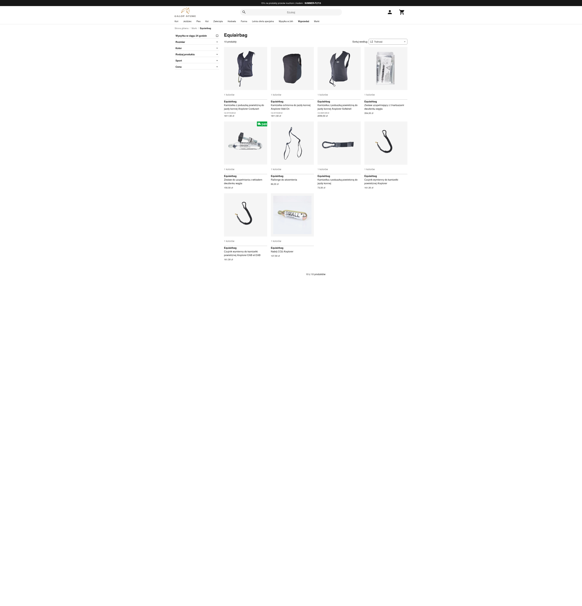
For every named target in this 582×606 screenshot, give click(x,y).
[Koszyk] (402, 12)
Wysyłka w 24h (286, 21)
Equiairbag (230, 101)
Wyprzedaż (303, 21)
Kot (207, 21)
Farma (244, 21)
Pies (198, 21)
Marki (316, 21)
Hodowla (232, 21)
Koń (176, 21)
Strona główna (182, 28)
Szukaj (291, 12)
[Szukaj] (244, 12)
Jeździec (187, 21)
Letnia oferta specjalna (263, 21)
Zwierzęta (218, 21)
